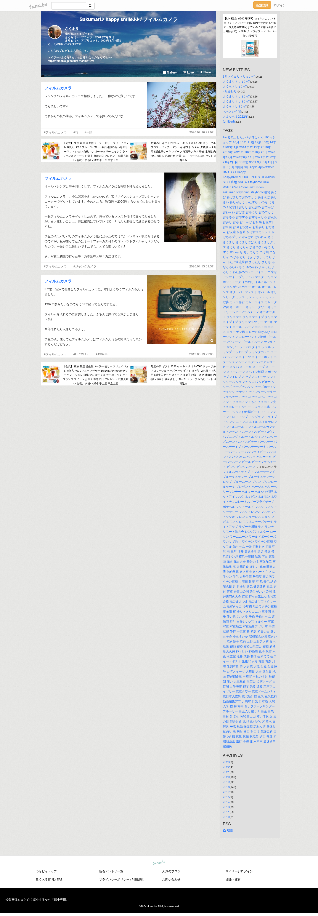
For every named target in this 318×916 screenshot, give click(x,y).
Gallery (171, 72)
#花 (75, 132)
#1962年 (102, 354)
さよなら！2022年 (235, 116)
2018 (226, 787)
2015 (226, 797)
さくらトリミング (235, 86)
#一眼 (88, 132)
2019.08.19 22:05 (201, 354)
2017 (226, 792)
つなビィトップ (46, 871)
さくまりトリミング (236, 81)
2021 (226, 772)
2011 (226, 812)
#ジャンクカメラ (84, 266)
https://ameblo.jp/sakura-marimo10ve (71, 61)
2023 (226, 762)
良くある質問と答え (49, 879)
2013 (226, 807)
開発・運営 (233, 879)
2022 (226, 767)
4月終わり (230, 91)
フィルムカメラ (58, 88)
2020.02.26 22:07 (201, 132)
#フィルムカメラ (55, 132)
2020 (226, 777)
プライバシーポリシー (114, 879)
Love (190, 72)
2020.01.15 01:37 (201, 266)
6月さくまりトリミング (239, 76)
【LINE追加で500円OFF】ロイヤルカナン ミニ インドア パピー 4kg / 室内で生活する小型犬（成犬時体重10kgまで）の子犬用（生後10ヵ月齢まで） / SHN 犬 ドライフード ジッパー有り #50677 (250, 26)
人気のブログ (171, 871)
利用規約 (138, 879)
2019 (226, 782)
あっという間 (232, 111)
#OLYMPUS (81, 354)
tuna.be (158, 862)
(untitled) (229, 121)
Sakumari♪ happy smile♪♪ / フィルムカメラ (129, 19)
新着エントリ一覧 (111, 871)
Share (206, 72)
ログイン (280, 5)
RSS (229, 830)
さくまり (72, 28)
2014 (226, 802)
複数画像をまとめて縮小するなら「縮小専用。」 (38, 899)
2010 (226, 817)
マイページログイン (239, 871)
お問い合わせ (171, 879)
